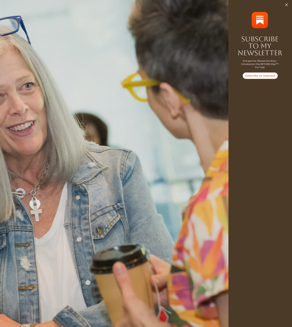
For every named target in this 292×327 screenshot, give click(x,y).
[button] (286, 4)
